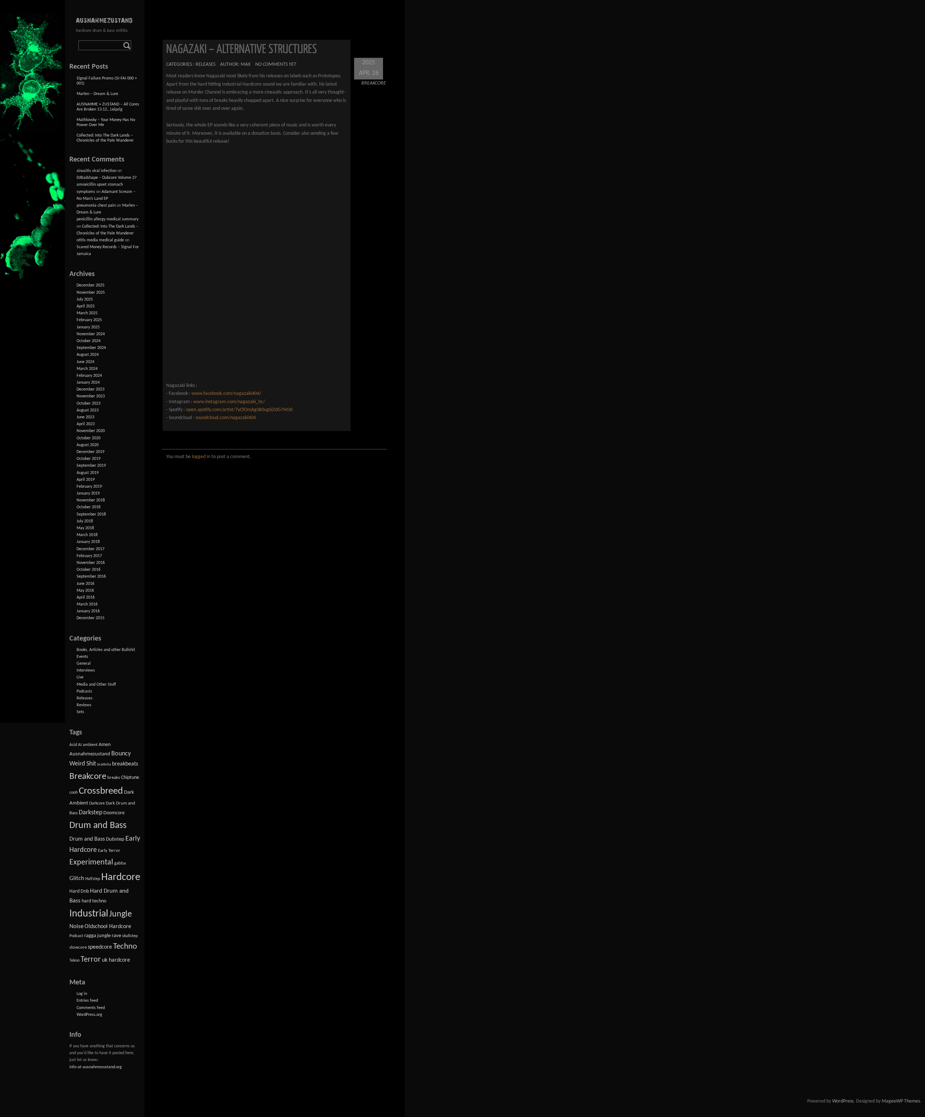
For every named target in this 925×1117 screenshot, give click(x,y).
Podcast (76, 936)
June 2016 (85, 584)
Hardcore (120, 877)
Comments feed (91, 1008)
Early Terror (109, 850)
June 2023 (85, 417)
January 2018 (88, 542)
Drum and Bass (97, 826)
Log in (82, 994)
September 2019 (91, 465)
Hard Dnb (79, 891)
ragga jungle (97, 936)
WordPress (842, 1101)
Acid (73, 745)
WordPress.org (89, 1015)
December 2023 (90, 389)
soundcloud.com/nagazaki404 (225, 418)
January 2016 (88, 611)
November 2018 (91, 500)
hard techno (94, 901)
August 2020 (88, 445)
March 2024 (87, 369)
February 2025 (89, 320)
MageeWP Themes (901, 1101)
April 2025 (86, 306)
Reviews (84, 705)
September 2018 (91, 514)
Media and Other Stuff (96, 684)
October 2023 (88, 403)
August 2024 (88, 355)
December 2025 (90, 285)
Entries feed (87, 1001)
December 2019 (90, 452)
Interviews (86, 670)
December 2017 (90, 549)
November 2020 (91, 431)
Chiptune (130, 777)
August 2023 (88, 410)
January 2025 (88, 327)
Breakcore (373, 83)
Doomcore (114, 813)
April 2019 (86, 480)
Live (80, 677)
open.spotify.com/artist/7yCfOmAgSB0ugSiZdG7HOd (239, 410)
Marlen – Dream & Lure (97, 94)
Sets (80, 712)
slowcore (78, 947)
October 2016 (88, 570)
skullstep (130, 936)
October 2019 (88, 459)
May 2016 (85, 590)
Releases (205, 64)
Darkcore (97, 803)
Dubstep (115, 839)
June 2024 (85, 362)
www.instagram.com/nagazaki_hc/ (229, 402)
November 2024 (91, 334)
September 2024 (91, 348)
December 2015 (90, 618)
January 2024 (88, 382)
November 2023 (91, 396)
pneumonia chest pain (96, 205)
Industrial (88, 914)
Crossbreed (101, 791)
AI (80, 745)
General (84, 663)
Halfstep (92, 879)
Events (82, 657)
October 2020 (88, 438)
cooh (73, 792)
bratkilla (104, 765)
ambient (90, 745)
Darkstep (90, 813)
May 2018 (85, 528)
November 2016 (91, 563)
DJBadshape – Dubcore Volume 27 (107, 178)
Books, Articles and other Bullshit (106, 650)
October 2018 (88, 507)
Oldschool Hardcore (108, 927)
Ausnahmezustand (89, 754)
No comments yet (275, 64)
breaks (113, 777)
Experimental (91, 862)
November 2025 (91, 292)
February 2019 (89, 486)
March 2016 (87, 604)
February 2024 (89, 376)
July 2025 (85, 299)
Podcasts (84, 691)
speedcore (100, 947)
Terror (91, 960)
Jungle (120, 914)
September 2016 (91, 576)
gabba (120, 863)
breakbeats (125, 764)
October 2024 (88, 341)
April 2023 (86, 424)
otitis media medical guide (100, 240)
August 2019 (88, 473)
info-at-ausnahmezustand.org (95, 1067)
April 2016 (86, 597)
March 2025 (87, 313)
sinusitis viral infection (96, 171)
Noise (76, 926)
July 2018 (85, 521)
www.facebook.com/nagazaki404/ (226, 393)
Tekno (74, 960)
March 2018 (87, 535)
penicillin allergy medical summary (107, 219)
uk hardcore (116, 960)
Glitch (76, 878)
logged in (201, 457)
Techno (125, 947)
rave (116, 936)
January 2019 (88, 493)
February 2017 (89, 556)
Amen (105, 744)
